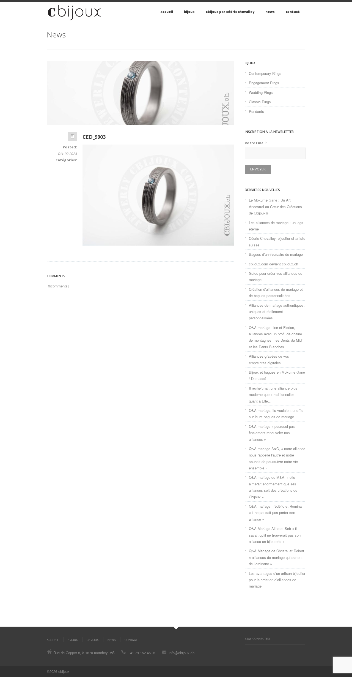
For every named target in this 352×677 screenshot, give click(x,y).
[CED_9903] (140, 93)
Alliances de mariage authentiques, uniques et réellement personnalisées (277, 312)
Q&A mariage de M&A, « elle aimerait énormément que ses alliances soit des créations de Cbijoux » (273, 487)
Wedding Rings (261, 92)
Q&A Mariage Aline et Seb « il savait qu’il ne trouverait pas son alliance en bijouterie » (275, 535)
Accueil (166, 11)
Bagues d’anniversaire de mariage (276, 254)
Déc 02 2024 (67, 153)
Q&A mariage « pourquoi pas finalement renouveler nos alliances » (272, 433)
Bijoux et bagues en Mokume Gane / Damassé (277, 375)
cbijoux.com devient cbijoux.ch (273, 264)
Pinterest (247, 650)
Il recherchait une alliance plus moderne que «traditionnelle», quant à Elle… (273, 394)
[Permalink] (72, 138)
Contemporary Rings (265, 73)
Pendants (256, 111)
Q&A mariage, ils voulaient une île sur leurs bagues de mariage (276, 413)
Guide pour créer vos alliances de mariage (275, 276)
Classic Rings (260, 101)
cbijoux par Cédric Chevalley (230, 11)
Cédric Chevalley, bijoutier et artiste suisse (277, 241)
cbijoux (93, 640)
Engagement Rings (264, 82)
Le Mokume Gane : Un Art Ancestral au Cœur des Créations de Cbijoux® (275, 206)
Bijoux (189, 11)
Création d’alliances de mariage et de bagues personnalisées (276, 292)
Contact (293, 11)
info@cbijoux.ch (181, 652)
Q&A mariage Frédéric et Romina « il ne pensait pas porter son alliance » (275, 513)
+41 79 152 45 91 (142, 652)
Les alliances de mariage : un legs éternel (276, 226)
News (270, 11)
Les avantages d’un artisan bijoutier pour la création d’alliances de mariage (277, 580)
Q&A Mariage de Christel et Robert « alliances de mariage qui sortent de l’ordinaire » (276, 557)
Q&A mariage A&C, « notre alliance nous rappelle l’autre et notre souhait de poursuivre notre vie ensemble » (277, 458)
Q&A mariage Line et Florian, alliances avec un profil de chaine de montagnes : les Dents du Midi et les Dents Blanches (275, 337)
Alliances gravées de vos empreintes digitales (269, 359)
